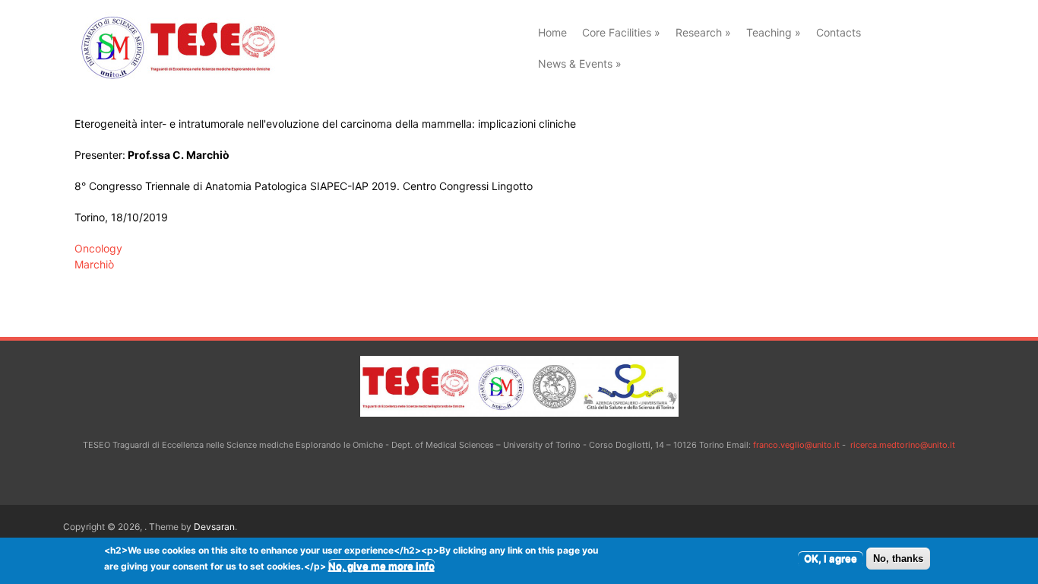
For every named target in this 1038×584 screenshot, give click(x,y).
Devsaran (214, 526)
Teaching (773, 32)
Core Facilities (621, 32)
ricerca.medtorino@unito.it (902, 445)
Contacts (838, 32)
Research (703, 32)
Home (552, 32)
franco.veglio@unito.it (796, 445)
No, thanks (898, 558)
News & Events (580, 63)
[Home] (175, 77)
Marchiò (94, 264)
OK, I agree (830, 558)
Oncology (98, 248)
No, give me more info (381, 566)
